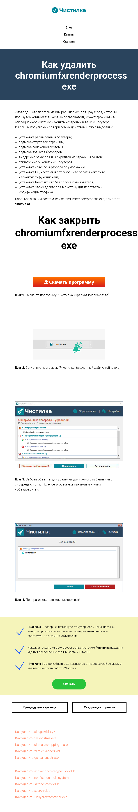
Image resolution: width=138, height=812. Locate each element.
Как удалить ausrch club (32, 790)
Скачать (69, 41)
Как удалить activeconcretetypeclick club (45, 771)
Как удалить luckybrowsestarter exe (41, 797)
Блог (69, 27)
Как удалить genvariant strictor (37, 757)
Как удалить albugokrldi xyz (35, 732)
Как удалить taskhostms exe (35, 738)
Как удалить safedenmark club (37, 784)
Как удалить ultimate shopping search (42, 745)
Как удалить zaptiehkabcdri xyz (37, 751)
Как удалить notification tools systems (42, 778)
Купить (69, 34)
